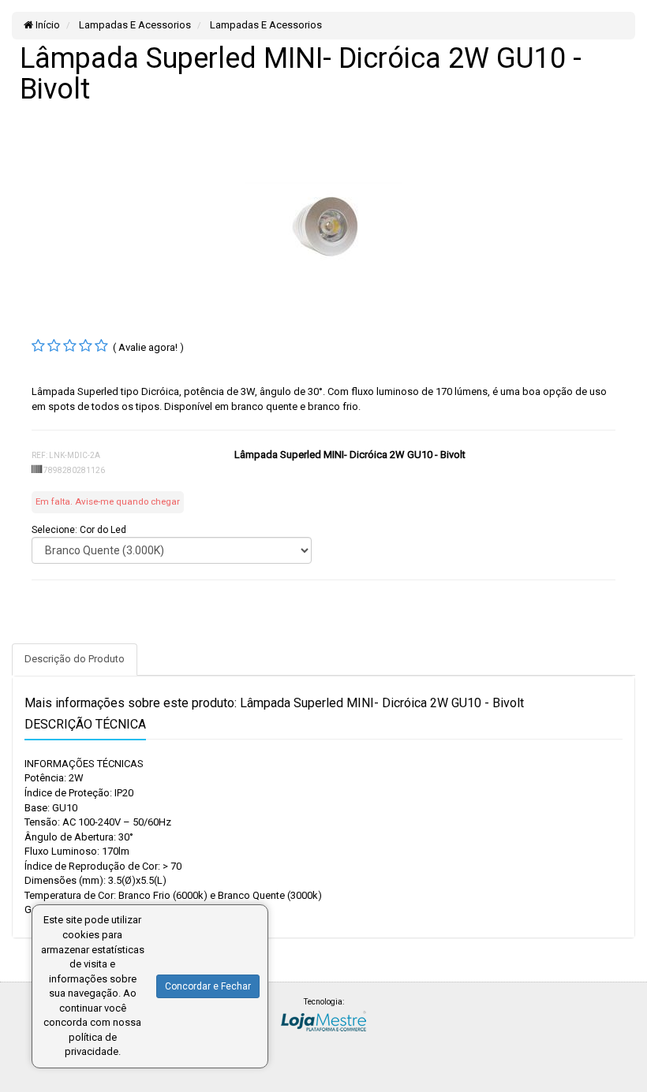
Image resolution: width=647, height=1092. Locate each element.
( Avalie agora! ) (148, 347)
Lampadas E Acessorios (134, 25)
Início (46, 25)
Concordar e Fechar (208, 986)
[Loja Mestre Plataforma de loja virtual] (323, 1020)
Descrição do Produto (74, 659)
